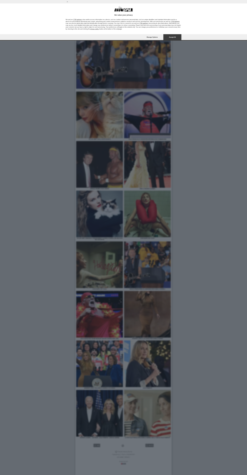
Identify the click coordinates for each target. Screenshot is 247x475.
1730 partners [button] (77, 19)
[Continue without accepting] (67, 1)
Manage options (152, 37)
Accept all (172, 37)
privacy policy (94, 29)
